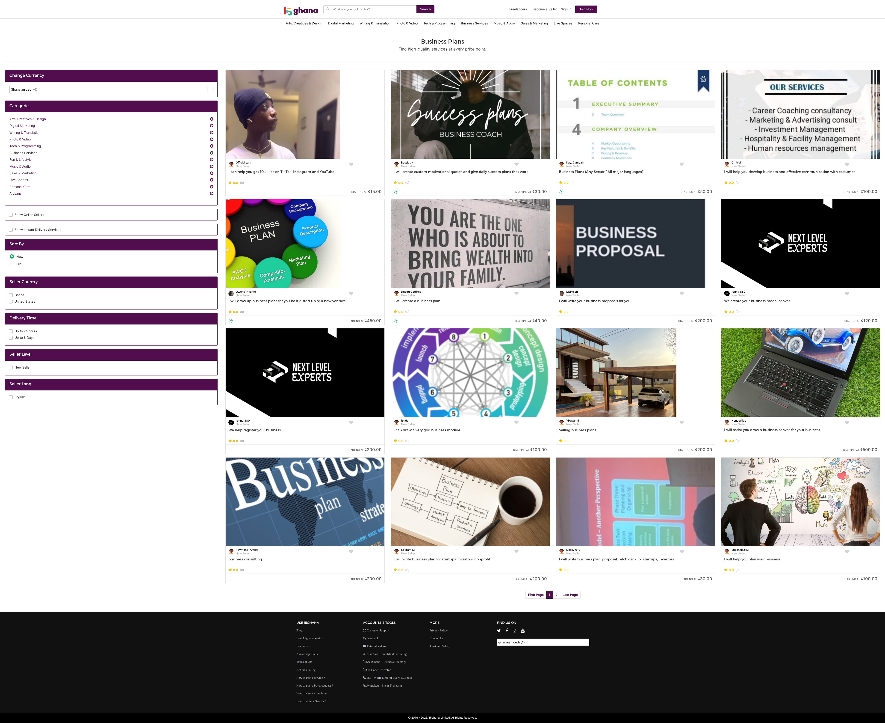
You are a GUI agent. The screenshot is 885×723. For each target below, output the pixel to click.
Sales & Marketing (534, 23)
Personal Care (588, 23)
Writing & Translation (375, 23)
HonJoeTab (739, 420)
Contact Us (436, 638)
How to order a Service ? (311, 701)
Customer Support (377, 630)
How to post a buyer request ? (314, 685)
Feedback (372, 638)
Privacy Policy (439, 630)
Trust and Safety (440, 646)
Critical (736, 162)
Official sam (243, 162)
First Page (536, 595)
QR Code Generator (378, 670)
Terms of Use (304, 661)
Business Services (474, 23)
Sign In (566, 9)
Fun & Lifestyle (20, 159)
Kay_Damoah (575, 162)
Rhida (405, 420)
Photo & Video (407, 23)
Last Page (570, 595)
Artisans (15, 193)
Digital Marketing (341, 23)
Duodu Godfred (411, 291)
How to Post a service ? (310, 677)
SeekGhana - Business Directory (386, 661)
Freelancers (518, 9)
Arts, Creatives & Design (304, 23)
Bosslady (407, 162)
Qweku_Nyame (246, 291)
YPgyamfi (572, 420)
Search (425, 9)
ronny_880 (739, 291)
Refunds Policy (306, 670)
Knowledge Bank (307, 654)
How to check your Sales (311, 693)
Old (19, 264)
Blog (299, 630)
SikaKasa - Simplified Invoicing (386, 654)
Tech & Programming (439, 23)
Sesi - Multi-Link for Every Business (389, 677)
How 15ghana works (309, 638)
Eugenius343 (740, 549)
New (19, 257)
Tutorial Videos (376, 646)
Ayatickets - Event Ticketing (384, 685)
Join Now (586, 9)
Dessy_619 (573, 549)
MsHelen (572, 291)
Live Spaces (563, 23)
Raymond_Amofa (247, 549)
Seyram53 (408, 549)
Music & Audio (504, 23)
